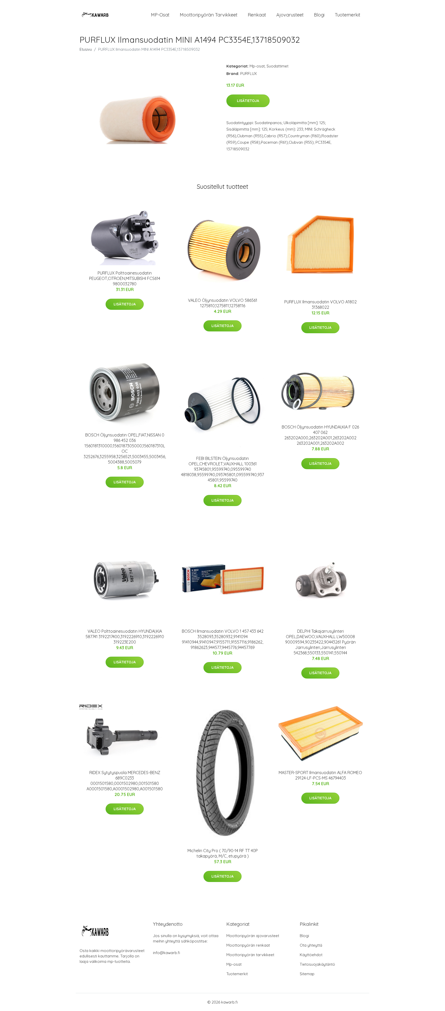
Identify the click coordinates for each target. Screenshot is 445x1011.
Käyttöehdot (311, 954)
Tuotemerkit (347, 15)
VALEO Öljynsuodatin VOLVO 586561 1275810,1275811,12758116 (222, 303)
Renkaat (257, 15)
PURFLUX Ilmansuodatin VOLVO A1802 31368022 (320, 304)
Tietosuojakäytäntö (317, 964)
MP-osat (160, 15)
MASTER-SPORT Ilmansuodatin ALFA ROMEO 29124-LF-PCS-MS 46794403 (320, 775)
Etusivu (86, 49)
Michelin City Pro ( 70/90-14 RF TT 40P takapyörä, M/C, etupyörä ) (222, 853)
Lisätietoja (248, 100)
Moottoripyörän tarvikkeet (208, 15)
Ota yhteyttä (311, 945)
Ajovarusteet (290, 15)
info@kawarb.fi (166, 952)
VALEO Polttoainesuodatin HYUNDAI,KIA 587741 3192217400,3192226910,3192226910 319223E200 (124, 637)
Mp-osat (257, 66)
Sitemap (307, 973)
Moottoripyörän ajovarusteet (252, 935)
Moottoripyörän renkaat (248, 945)
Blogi (319, 15)
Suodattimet (277, 66)
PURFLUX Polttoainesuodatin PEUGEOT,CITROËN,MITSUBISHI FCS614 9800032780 (124, 278)
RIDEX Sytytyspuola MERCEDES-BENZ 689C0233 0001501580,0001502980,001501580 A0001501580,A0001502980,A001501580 (125, 780)
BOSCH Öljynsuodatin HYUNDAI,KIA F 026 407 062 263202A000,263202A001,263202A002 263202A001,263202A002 (320, 435)
